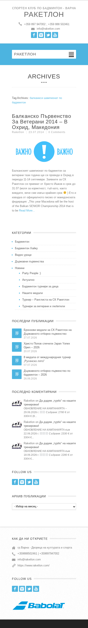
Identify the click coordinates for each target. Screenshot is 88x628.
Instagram (41, 35)
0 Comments (56, 132)
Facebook (34, 35)
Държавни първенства (29, 261)
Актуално (28, 279)
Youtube (55, 35)
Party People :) (31, 273)
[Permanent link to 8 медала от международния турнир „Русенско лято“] (17, 360)
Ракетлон (44, 14)
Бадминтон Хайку (26, 248)
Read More (25, 210)
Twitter (48, 35)
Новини (19, 268)
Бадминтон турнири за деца (40, 286)
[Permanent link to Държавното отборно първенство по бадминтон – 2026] (17, 374)
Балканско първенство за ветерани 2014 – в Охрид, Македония (41, 121)
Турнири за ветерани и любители (43, 306)
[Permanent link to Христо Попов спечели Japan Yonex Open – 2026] (17, 347)
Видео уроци (23, 254)
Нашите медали (32, 293)
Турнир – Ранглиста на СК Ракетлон (45, 299)
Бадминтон (22, 241)
